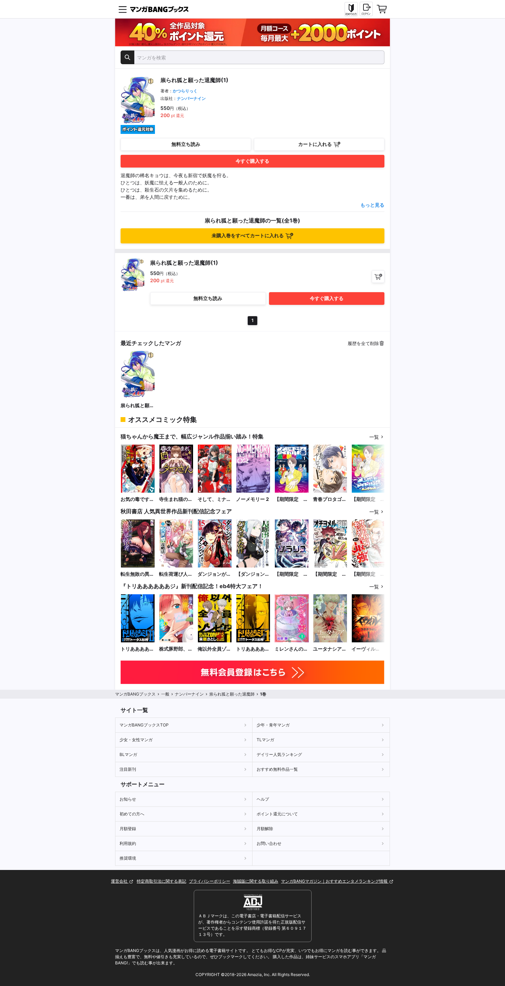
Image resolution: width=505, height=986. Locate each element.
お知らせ (128, 799)
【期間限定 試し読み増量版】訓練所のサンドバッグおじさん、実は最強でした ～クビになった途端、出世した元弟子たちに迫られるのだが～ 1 (368, 574)
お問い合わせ (269, 843)
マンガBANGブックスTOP (144, 724)
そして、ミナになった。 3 (214, 499)
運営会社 (119, 881)
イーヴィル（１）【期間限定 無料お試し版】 (368, 649)
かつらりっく (185, 90)
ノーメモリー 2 (252, 499)
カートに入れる (315, 144)
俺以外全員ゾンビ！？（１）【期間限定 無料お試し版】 (214, 649)
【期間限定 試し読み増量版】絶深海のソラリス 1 (291, 574)
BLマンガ (128, 754)
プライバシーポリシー (209, 881)
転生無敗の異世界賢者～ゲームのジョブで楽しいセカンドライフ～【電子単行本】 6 (137, 574)
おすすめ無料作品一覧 (277, 769)
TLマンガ (265, 739)
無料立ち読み (185, 144)
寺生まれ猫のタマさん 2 (176, 499)
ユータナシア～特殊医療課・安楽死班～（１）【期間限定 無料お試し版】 (330, 649)
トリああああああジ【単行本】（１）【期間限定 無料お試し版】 (253, 649)
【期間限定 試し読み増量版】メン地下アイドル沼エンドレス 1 (291, 499)
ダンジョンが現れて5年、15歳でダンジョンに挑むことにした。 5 (214, 574)
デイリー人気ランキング (279, 754)
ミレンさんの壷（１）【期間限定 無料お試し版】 (291, 649)
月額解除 (265, 828)
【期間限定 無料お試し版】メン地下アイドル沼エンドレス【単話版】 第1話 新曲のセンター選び (368, 499)
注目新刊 (128, 769)
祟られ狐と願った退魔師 (137, 405)
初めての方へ (132, 813)
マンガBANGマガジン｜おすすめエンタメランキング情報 (335, 881)
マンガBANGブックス (135, 694)
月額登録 (128, 828)
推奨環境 (128, 858)
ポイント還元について (277, 813)
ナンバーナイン (191, 98)
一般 (165, 694)
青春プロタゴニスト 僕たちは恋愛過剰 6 (330, 499)
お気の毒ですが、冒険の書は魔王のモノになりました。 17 (137, 499)
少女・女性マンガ (136, 739)
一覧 (374, 437)
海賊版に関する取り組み (255, 881)
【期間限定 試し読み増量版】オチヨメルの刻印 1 (330, 574)
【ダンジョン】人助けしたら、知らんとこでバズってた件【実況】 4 (253, 574)
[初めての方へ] (351, 9)
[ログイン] (366, 9)
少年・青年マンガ (273, 724)
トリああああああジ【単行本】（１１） (137, 649)
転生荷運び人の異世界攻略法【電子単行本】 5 (176, 574)
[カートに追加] (378, 276)
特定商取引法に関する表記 (161, 881)
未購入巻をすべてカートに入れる (248, 235)
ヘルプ (263, 799)
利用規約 (128, 843)
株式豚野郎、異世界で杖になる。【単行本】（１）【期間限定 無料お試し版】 (176, 649)
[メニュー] (122, 9)
